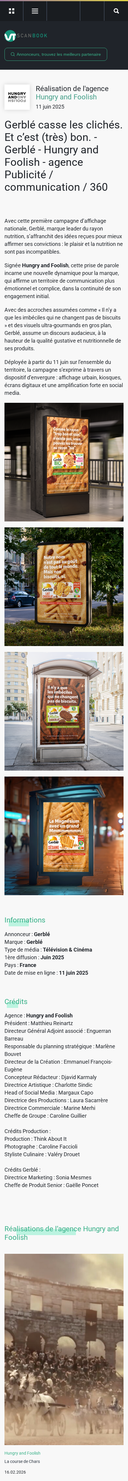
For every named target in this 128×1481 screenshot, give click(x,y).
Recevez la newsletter (92, 11)
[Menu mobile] (12, 11)
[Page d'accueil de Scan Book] (64, 36)
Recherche (116, 11)
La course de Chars (22, 1461)
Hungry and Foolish (66, 97)
